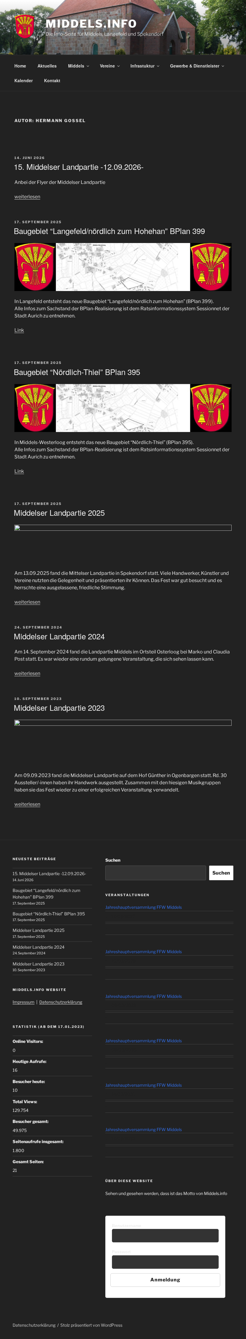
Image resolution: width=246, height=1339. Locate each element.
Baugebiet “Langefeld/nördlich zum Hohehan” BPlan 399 (109, 230)
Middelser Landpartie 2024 (59, 635)
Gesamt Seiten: (29, 1161)
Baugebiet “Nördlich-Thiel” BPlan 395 (77, 371)
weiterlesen (27, 197)
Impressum (23, 1001)
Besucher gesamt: (31, 1121)
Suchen (112, 860)
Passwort (121, 1251)
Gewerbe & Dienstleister (194, 66)
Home (20, 66)
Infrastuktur (142, 66)
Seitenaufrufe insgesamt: (38, 1141)
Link (19, 330)
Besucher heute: (29, 1081)
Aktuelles (47, 66)
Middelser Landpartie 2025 (59, 512)
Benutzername (126, 1225)
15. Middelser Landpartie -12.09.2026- (79, 166)
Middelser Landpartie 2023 (59, 707)
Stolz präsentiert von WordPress (91, 1325)
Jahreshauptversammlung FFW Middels (143, 907)
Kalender (23, 80)
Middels (76, 66)
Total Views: (25, 1101)
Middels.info (91, 23)
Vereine (107, 66)
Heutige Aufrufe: (30, 1061)
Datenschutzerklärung (60, 1001)
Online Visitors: (28, 1041)
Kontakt (52, 80)
